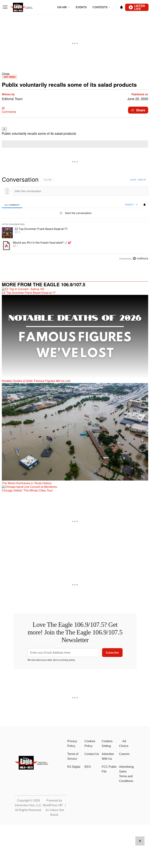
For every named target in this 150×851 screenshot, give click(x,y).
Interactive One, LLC (28, 805)
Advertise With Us (108, 756)
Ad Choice (123, 743)
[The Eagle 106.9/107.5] (31, 768)
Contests (100, 7)
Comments (9, 112)
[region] (75, 219)
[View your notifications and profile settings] (121, 7)
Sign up (142, 180)
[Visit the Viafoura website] (140, 258)
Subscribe (112, 652)
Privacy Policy (72, 743)
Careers (124, 754)
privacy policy (68, 659)
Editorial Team (12, 98)
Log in (133, 180)
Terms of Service (72, 756)
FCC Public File (109, 769)
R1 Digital (73, 766)
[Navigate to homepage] (26, 7)
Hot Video (10, 77)
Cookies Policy (90, 743)
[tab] (12, 205)
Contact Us (92, 754)
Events (81, 7)
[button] (75, 73)
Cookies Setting (107, 743)
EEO (88, 766)
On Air (62, 7)
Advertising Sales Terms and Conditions (126, 774)
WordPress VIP (53, 805)
